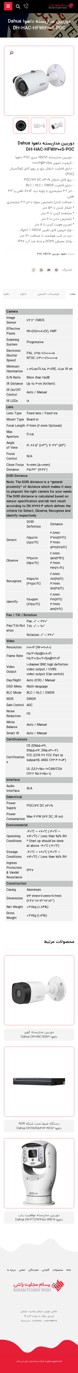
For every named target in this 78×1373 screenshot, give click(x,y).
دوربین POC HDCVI (48, 254)
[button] (11, 53)
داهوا (64, 254)
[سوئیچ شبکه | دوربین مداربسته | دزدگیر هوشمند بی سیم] (61, 5)
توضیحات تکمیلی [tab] (48, 294)
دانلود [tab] (23, 294)
